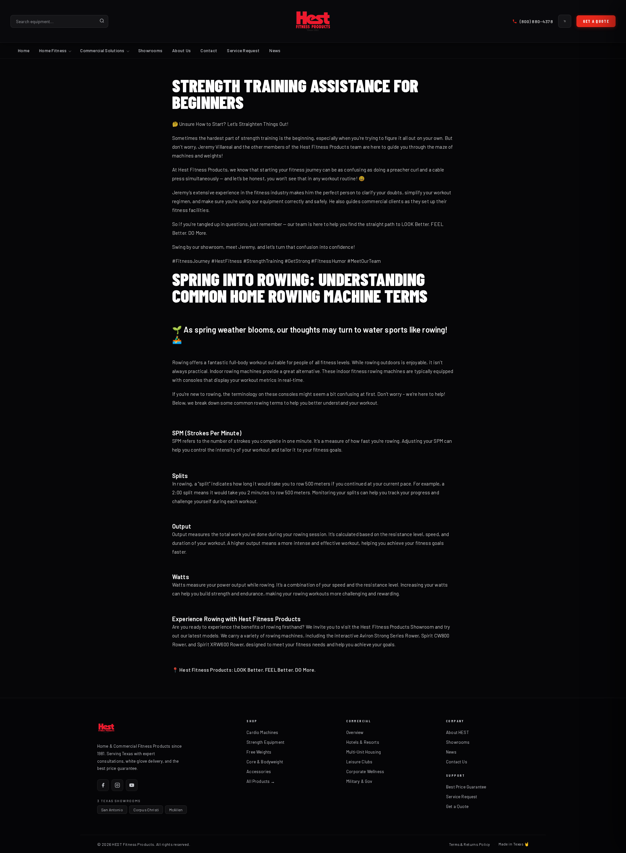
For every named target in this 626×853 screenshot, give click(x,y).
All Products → (260, 781)
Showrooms (150, 50)
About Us (181, 50)
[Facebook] (103, 785)
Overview (354, 732)
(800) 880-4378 (536, 21)
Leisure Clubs (359, 761)
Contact (209, 50)
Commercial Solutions (102, 50)
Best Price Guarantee (466, 786)
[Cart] (564, 21)
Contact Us (456, 761)
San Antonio (112, 809)
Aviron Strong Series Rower (389, 635)
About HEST (457, 732)
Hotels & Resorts (362, 742)
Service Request (243, 50)
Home (23, 50)
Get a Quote (596, 21)
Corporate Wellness (365, 771)
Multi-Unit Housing (363, 752)
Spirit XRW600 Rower (220, 644)
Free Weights (258, 752)
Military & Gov (359, 781)
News (274, 50)
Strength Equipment (265, 742)
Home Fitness (53, 50)
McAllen (176, 809)
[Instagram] (117, 785)
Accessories (258, 771)
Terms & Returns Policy (469, 844)
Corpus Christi (146, 809)
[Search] (101, 21)
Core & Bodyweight (264, 761)
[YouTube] (132, 785)
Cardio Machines (262, 732)
